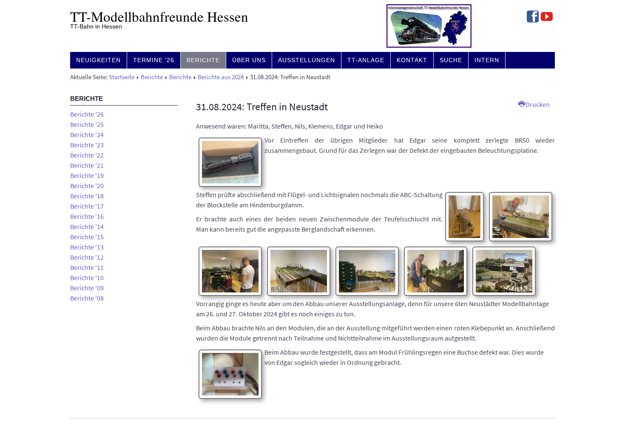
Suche (451, 60)
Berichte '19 (87, 175)
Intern (486, 60)
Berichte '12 (87, 257)
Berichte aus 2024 (221, 77)
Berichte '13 (87, 247)
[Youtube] (547, 17)
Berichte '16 (87, 216)
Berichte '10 (87, 277)
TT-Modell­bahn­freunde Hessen (159, 16)
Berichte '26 (87, 114)
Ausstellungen (306, 60)
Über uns (249, 60)
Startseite (121, 77)
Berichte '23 (87, 144)
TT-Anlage (365, 60)
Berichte (203, 60)
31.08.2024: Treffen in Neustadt (262, 106)
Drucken (537, 104)
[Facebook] (533, 17)
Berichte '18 (87, 196)
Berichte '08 (87, 298)
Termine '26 (153, 60)
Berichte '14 (87, 226)
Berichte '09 (87, 288)
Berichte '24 (87, 134)
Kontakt (412, 60)
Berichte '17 (87, 206)
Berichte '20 (87, 185)
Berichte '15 (87, 236)
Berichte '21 (87, 165)
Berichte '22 (87, 155)
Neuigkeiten (98, 60)
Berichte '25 (87, 124)
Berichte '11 (87, 267)
